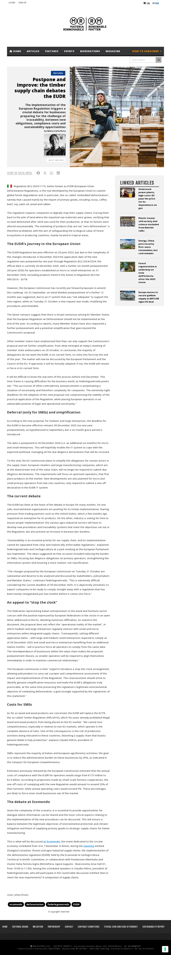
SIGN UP (23, 2)
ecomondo (16, 904)
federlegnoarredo (58, 904)
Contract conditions (88, 926)
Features (51, 51)
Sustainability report (153, 926)
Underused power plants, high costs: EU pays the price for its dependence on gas (147, 199)
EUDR (76, 904)
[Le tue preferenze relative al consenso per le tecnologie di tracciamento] (165, 949)
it (153, 3)
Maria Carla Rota (56, 130)
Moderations (90, 51)
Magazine (113, 51)
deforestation (34, 904)
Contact (69, 926)
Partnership (54, 926)
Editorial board (20, 926)
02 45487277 (134, 946)
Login (12, 2)
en (157, 3)
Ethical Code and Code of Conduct (121, 926)
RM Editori (38, 926)
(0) (148, 3)
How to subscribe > (146, 51)
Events (69, 51)
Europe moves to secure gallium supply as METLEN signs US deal (148, 297)
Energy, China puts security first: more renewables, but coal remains (148, 247)
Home (16, 51)
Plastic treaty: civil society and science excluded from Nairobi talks (148, 224)
